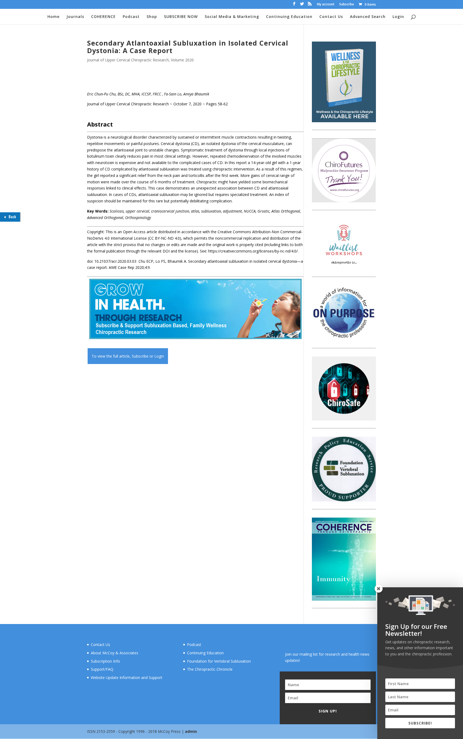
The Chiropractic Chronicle (210, 669)
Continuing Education (289, 17)
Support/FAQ (102, 669)
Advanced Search (368, 17)
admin (191, 731)
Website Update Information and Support (126, 677)
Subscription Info (105, 661)
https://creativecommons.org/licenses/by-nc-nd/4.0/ (253, 251)
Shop (152, 17)
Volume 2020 (182, 59)
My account (325, 4)
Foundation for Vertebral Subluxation (219, 661)
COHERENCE (103, 17)
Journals (75, 17)
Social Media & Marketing (232, 17)
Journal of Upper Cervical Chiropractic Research (128, 59)
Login (398, 17)
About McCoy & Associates (114, 652)
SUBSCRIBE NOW (181, 17)
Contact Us (331, 17)
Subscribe (346, 4)
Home (53, 17)
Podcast (131, 17)
